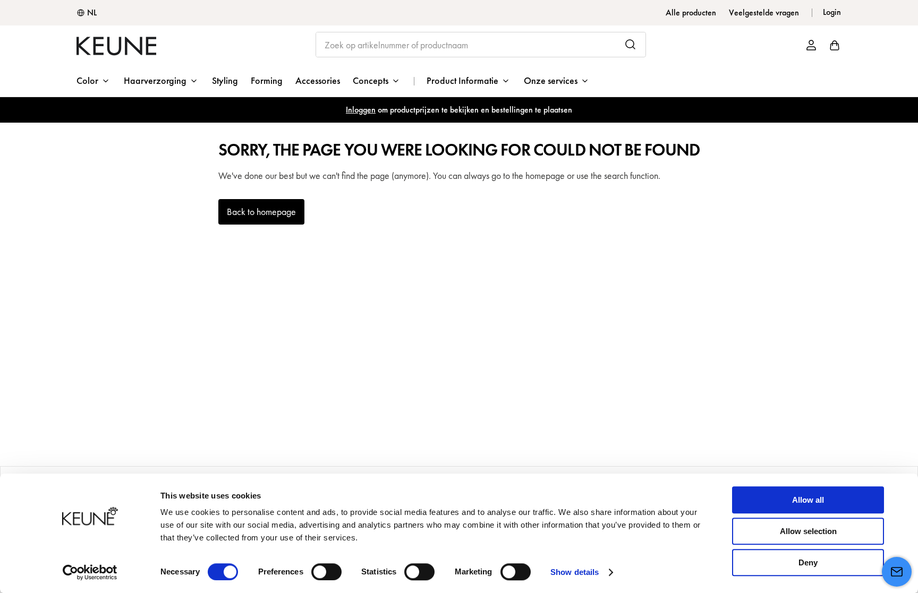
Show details (574, 572)
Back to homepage (261, 211)
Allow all (808, 499)
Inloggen (361, 109)
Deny (808, 562)
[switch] (326, 571)
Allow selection (808, 531)
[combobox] (481, 44)
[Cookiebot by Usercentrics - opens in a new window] (90, 572)
